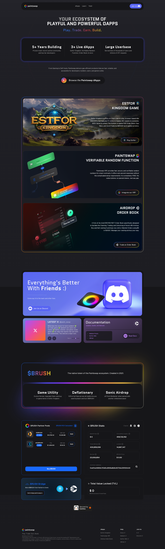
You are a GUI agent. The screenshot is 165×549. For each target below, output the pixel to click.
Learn (84, 6)
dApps (77, 6)
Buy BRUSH (51, 469)
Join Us (134, 6)
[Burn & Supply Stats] (138, 426)
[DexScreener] (131, 426)
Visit (71, 434)
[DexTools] (135, 426)
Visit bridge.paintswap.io (34, 493)
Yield (90, 6)
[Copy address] (136, 466)
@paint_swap (65, 322)
